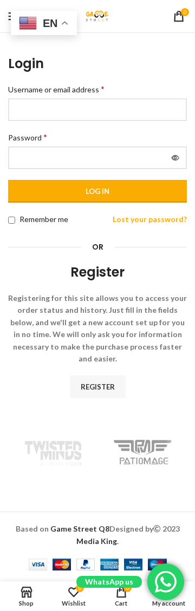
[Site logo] (97, 15)
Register (98, 386)
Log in (97, 191)
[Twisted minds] (53, 452)
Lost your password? (150, 219)
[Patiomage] (142, 452)
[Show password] (175, 157)
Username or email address (56, 89)
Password (27, 137)
